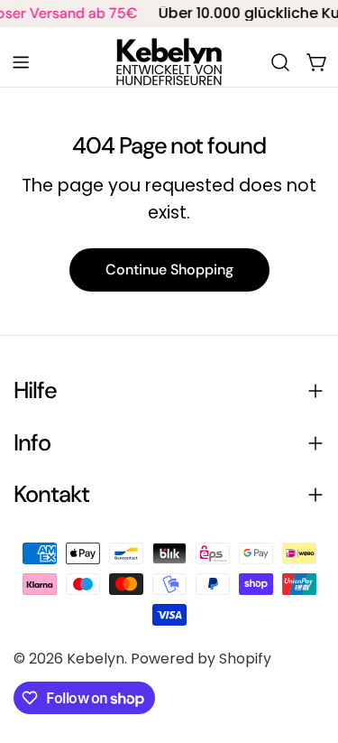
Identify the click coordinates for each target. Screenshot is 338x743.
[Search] (280, 62)
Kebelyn (95, 658)
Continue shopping (169, 269)
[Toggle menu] (21, 62)
